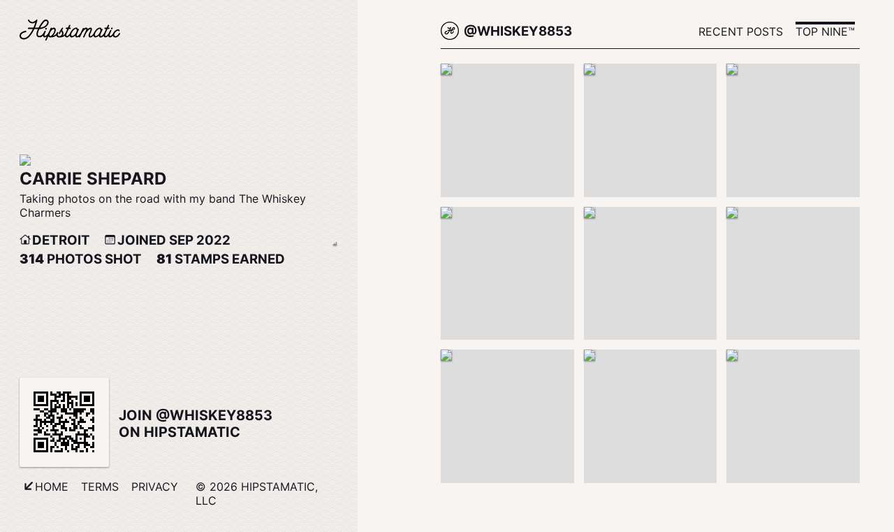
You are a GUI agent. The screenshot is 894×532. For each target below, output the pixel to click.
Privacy (154, 487)
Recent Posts (740, 31)
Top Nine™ (825, 31)
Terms (100, 487)
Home (51, 487)
